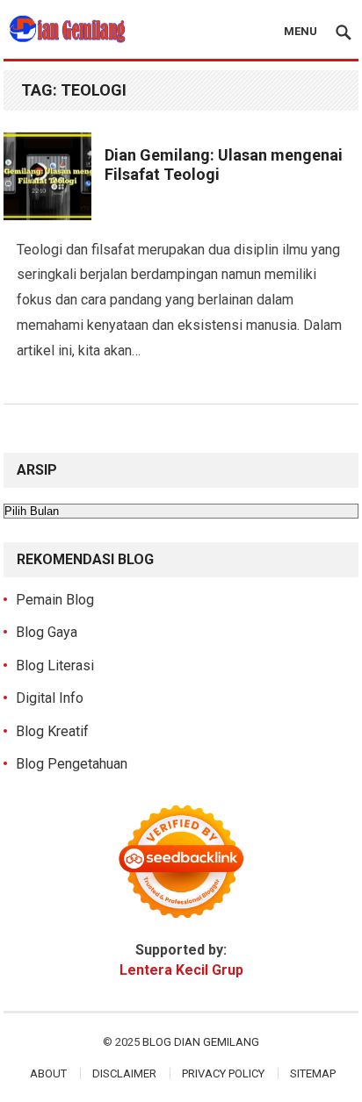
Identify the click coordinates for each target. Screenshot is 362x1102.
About (48, 1073)
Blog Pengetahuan (71, 763)
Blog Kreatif (52, 731)
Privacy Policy (223, 1073)
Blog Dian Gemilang (200, 1041)
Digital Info (49, 698)
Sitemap (313, 1073)
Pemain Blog (55, 599)
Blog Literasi (55, 665)
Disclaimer (124, 1073)
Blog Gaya (46, 632)
